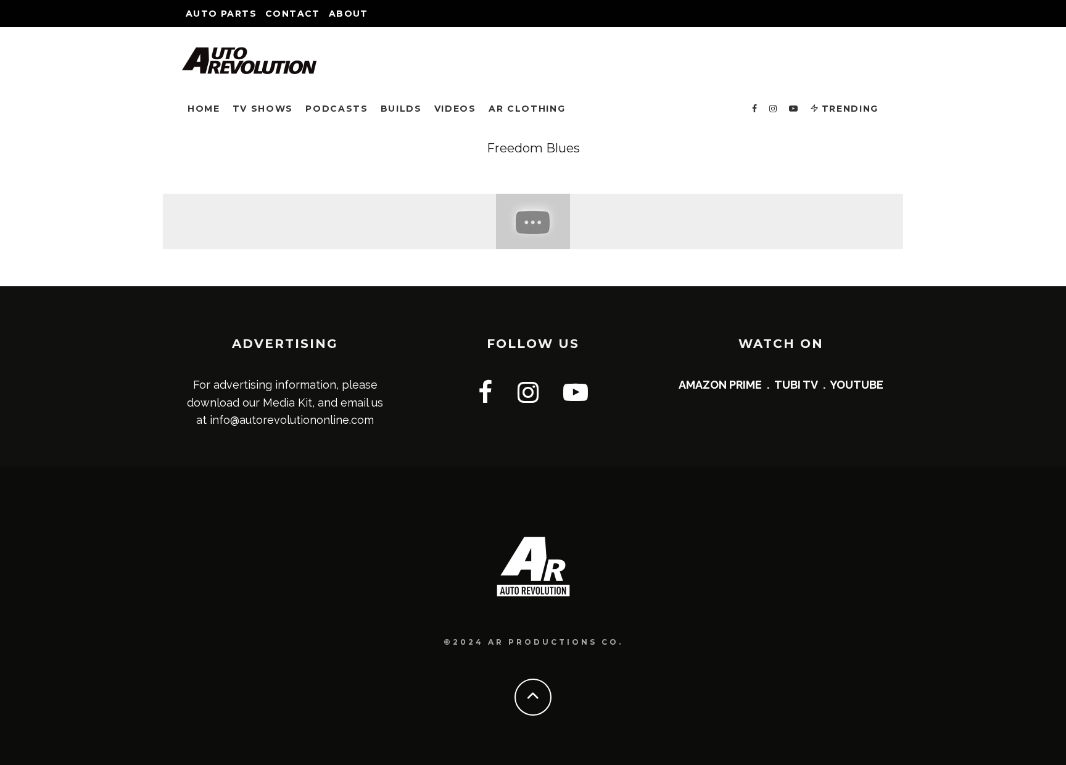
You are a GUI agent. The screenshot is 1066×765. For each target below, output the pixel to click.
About (348, 13)
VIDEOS (455, 108)
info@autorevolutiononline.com (292, 419)
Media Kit (287, 402)
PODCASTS (336, 108)
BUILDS (401, 108)
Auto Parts (221, 13)
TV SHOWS (263, 108)
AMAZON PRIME (720, 384)
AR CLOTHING (527, 108)
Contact (292, 13)
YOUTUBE (856, 384)
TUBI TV (796, 384)
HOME (204, 108)
